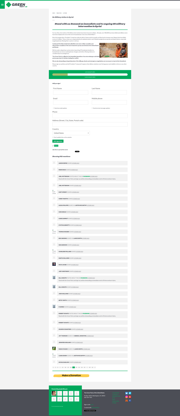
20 (70, 367)
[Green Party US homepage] (16, 4)
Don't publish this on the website (63, 137)
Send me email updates (61, 108)
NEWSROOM (116, 396)
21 (73, 367)
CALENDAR (115, 393)
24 (81, 367)
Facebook (86, 176)
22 (76, 367)
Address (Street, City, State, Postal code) (67, 120)
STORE (114, 403)
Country (55, 129)
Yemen (56, 145)
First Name (57, 88)
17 (62, 367)
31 (92, 367)
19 (68, 367)
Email (55, 98)
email (91, 404)
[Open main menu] (2, 5)
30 (89, 367)
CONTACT (115, 394)
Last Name (96, 88)
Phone (54, 112)
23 (79, 367)
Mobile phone (97, 98)
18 (65, 367)
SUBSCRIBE (115, 401)
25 (84, 367)
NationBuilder (95, 407)
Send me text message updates (102, 108)
